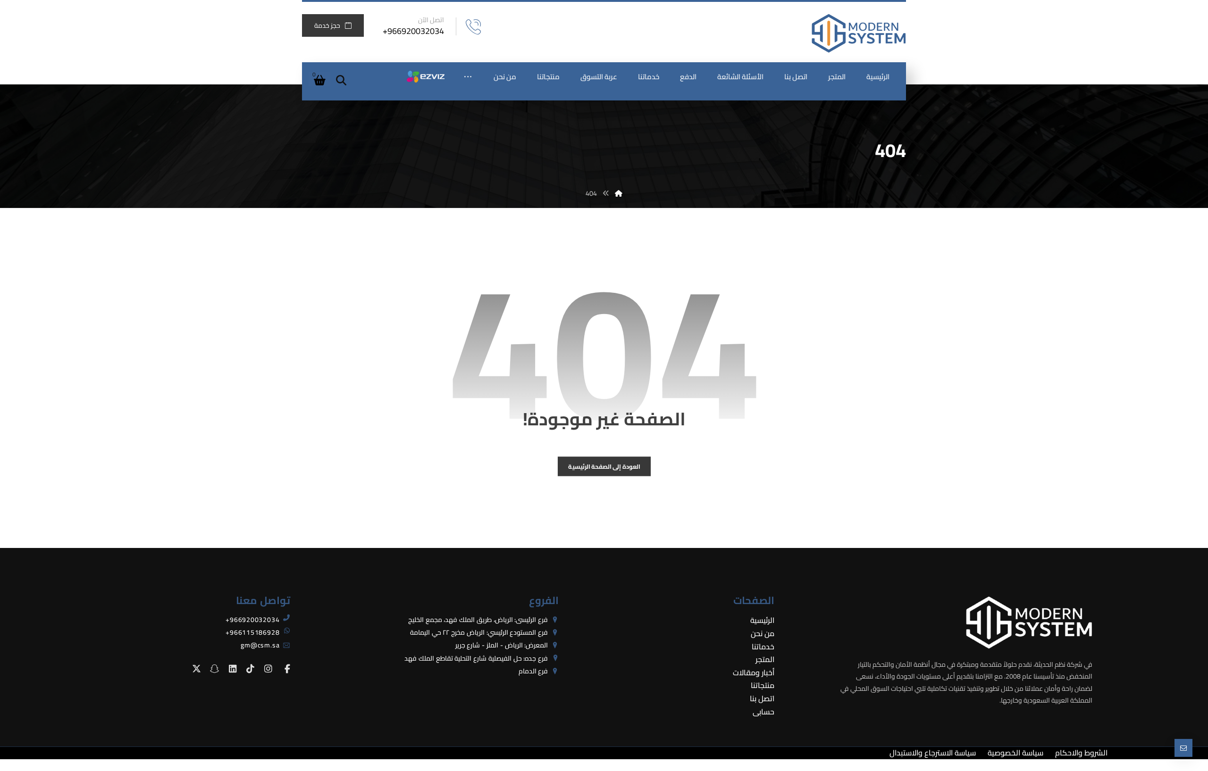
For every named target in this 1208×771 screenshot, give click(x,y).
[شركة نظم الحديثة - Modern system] (859, 33)
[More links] (467, 76)
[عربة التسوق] (319, 79)
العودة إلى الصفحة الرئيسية (604, 466)
